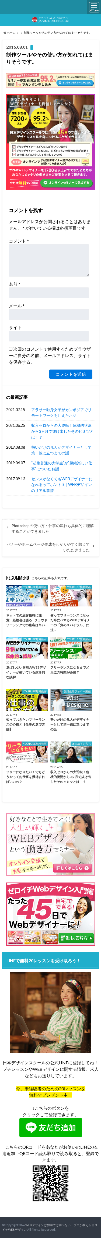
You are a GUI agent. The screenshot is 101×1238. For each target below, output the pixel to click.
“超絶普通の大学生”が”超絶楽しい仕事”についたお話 (61, 466)
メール (17, 305)
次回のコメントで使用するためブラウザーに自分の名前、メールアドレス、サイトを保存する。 (50, 355)
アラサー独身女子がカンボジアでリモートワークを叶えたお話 (61, 412)
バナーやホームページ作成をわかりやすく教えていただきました (48, 547)
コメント (19, 240)
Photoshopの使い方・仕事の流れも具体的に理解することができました (53, 528)
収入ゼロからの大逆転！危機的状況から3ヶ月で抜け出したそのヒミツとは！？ (62, 431)
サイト (15, 327)
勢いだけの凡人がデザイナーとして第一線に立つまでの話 (61, 450)
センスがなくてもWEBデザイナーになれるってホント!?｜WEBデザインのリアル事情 (62, 485)
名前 (14, 284)
